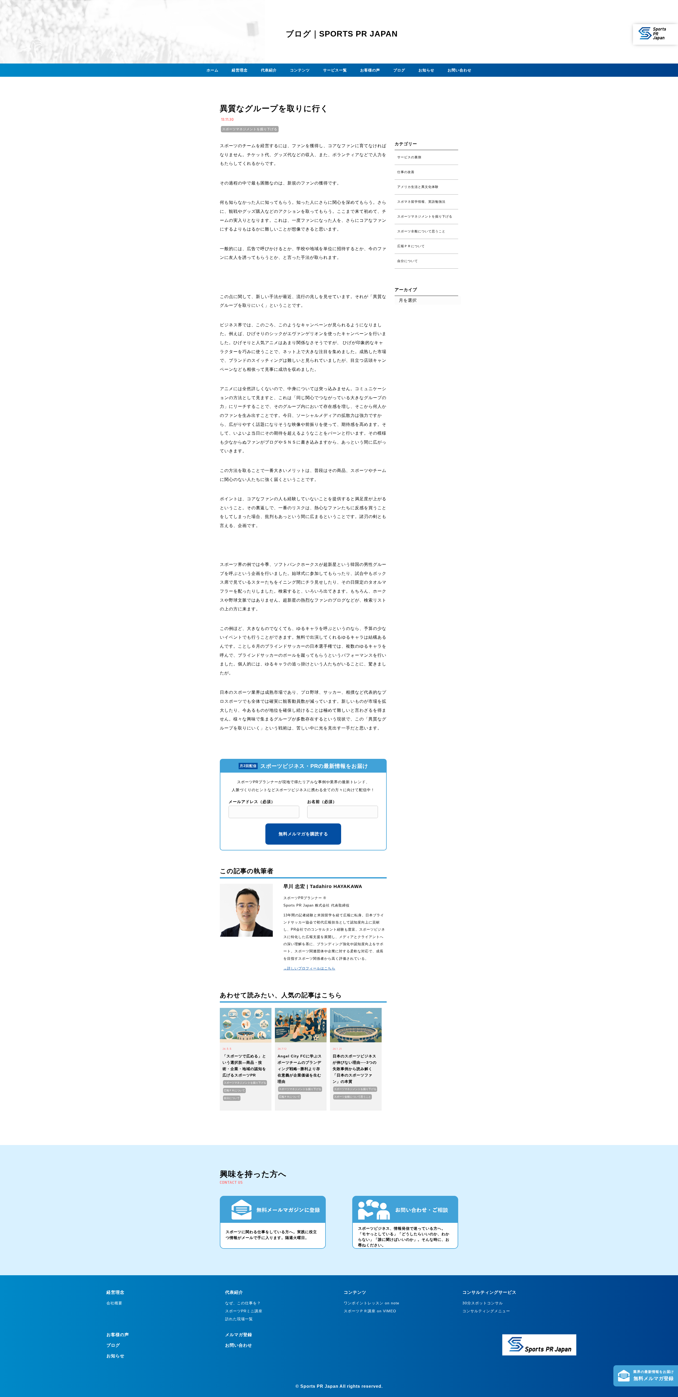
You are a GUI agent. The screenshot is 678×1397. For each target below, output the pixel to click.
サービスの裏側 (409, 157)
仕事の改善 (405, 172)
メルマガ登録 (238, 1334)
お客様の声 (370, 70)
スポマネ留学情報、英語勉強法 (421, 202)
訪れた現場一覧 (239, 1319)
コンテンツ (300, 70)
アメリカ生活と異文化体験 (418, 187)
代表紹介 (269, 70)
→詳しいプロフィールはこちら (309, 968)
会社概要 (114, 1303)
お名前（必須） (322, 801)
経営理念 (240, 70)
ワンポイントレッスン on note (371, 1303)
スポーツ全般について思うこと (352, 1096)
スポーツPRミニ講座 (243, 1311)
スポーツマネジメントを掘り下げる (249, 129)
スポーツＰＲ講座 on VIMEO (370, 1311)
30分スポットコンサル (482, 1303)
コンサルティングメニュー (486, 1311)
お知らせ (426, 70)
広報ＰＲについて (234, 1090)
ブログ (399, 70)
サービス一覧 (335, 70)
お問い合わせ (459, 70)
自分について (232, 1098)
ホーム (212, 70)
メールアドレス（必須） (252, 801)
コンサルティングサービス (489, 1292)
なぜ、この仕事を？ (243, 1303)
